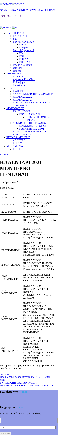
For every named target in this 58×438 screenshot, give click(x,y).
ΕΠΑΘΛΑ (24, 62)
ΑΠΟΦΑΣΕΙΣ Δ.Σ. (23, 96)
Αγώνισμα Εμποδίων (24, 79)
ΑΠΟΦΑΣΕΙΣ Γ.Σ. (22, 99)
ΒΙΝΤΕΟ (18, 149)
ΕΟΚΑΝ (24, 59)
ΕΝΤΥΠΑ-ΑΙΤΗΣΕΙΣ (18, 137)
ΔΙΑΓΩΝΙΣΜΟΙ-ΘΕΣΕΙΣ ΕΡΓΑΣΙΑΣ (32, 102)
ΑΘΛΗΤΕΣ (19, 140)
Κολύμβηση (19, 82)
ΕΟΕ (21, 56)
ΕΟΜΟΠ (5, 154)
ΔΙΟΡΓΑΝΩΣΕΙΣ (15, 108)
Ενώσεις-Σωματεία (22, 64)
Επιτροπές (18, 67)
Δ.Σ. (15, 38)
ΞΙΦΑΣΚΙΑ (19, 85)
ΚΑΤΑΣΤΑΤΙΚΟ (21, 35)
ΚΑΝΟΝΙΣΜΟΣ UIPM (31, 128)
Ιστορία (17, 70)
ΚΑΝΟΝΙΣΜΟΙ (21, 111)
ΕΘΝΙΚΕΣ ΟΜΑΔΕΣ (30, 114)
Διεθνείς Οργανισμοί (23, 41)
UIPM (22, 44)
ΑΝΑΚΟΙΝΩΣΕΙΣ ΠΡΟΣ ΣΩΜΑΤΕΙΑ (33, 93)
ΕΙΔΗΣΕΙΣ (18, 91)
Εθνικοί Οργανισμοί (23, 50)
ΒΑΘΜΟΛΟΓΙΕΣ (22, 134)
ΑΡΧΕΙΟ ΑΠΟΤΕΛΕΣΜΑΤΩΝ (29, 131)
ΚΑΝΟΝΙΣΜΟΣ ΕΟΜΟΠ (33, 125)
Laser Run (18, 76)
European (24, 47)
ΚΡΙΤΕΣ (17, 143)
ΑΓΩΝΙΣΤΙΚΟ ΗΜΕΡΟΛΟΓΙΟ (29, 123)
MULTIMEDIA (14, 146)
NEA (9, 88)
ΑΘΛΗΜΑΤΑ (13, 73)
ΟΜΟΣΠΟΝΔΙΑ (15, 33)
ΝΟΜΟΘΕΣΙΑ (21, 105)
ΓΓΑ (21, 53)
